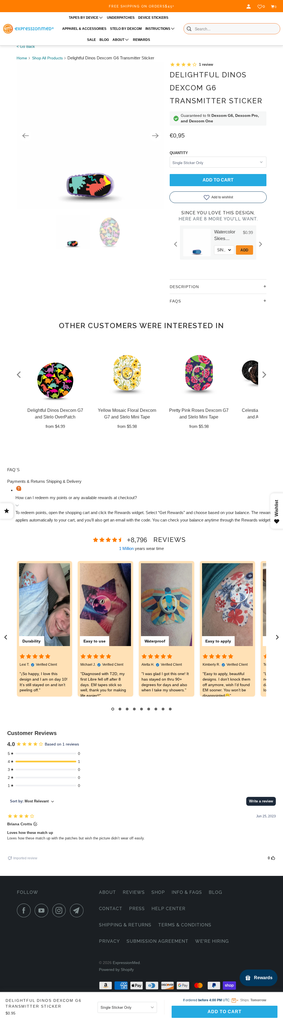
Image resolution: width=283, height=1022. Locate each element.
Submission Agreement (157, 941)
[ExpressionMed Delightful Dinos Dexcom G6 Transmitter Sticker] (90, 135)
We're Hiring (212, 941)
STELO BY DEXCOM (126, 29)
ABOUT (118, 40)
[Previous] (25, 136)
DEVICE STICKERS (153, 18)
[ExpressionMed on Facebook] (25, 910)
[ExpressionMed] (28, 29)
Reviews (134, 892)
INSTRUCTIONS (158, 29)
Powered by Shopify (116, 969)
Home (22, 58)
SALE (91, 40)
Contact (110, 908)
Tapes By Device (84, 18)
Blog (215, 892)
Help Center (168, 908)
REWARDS (141, 40)
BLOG (104, 40)
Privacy (109, 941)
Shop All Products (47, 58)
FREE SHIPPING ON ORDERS (141, 6)
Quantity (179, 153)
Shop (158, 892)
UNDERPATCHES (121, 18)
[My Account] (249, 6)
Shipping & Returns (125, 925)
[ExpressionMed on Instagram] (60, 910)
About (107, 892)
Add (252, 250)
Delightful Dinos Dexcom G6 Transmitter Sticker (216, 88)
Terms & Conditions (184, 925)
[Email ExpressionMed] (78, 910)
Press (137, 908)
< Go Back (26, 46)
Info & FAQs (187, 892)
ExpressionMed (126, 962)
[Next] (155, 136)
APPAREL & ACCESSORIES (84, 29)
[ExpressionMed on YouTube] (43, 910)
